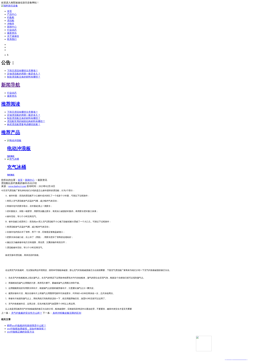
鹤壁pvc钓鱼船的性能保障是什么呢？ (26, 325)
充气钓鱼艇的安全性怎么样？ (26, 313)
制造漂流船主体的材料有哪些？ (23, 77)
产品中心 (12, 14)
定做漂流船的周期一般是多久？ (23, 73)
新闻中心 (12, 26)
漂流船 (10, 20)
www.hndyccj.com (17, 186)
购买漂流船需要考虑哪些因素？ (23, 124)
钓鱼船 (10, 17)
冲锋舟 (10, 23)
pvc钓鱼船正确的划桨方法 (20, 332)
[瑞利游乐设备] (9, 5)
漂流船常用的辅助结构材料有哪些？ (26, 121)
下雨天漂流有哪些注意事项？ (22, 70)
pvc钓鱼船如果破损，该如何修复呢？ (26, 328)
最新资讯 (12, 33)
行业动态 (12, 30)
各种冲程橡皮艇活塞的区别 (66, 313)
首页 (9, 11)
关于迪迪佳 (13, 36)
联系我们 (12, 39)
